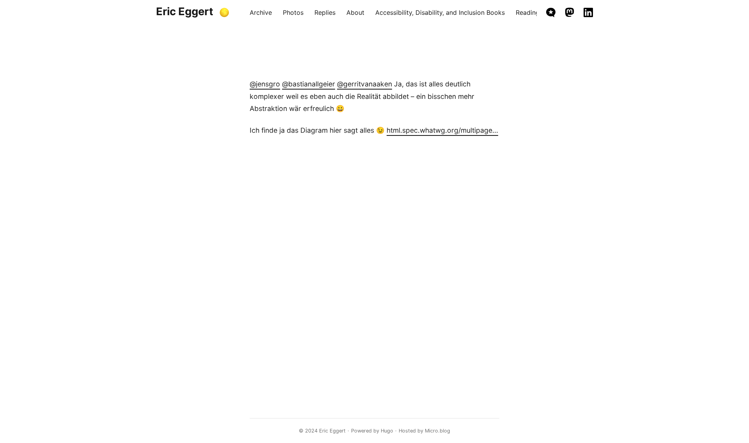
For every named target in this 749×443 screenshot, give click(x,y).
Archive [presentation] (261, 12)
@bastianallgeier (308, 84)
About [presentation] (355, 12)
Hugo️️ (387, 431)
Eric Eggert (184, 11)
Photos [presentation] (293, 12)
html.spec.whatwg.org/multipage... (442, 130)
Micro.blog (437, 431)
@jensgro (265, 84)
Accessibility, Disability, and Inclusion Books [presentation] (440, 12)
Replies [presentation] (324, 12)
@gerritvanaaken (364, 84)
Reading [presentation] (528, 12)
